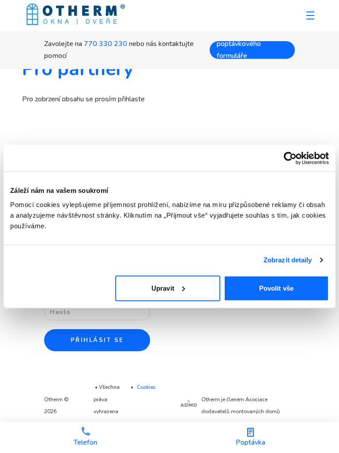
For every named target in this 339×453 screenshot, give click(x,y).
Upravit (162, 288)
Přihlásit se (97, 340)
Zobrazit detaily (288, 260)
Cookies (146, 387)
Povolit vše (276, 288)
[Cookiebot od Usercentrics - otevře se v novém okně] (290, 158)
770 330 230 (105, 44)
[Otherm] (75, 15)
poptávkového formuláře (239, 50)
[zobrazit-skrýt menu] (310, 15)
